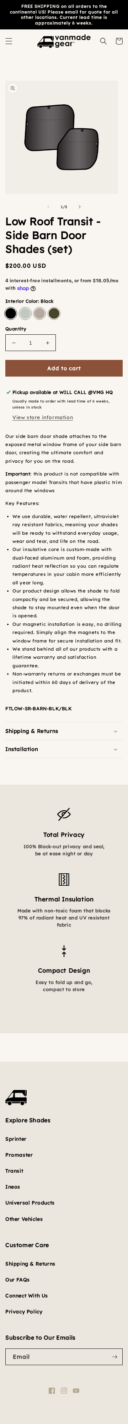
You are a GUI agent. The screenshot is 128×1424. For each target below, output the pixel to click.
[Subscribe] (114, 1356)
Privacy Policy (23, 1311)
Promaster (19, 1155)
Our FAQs (17, 1279)
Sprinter (16, 1139)
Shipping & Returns (30, 1264)
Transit (14, 1171)
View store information (42, 417)
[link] (64, 803)
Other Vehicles (24, 1219)
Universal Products (30, 1203)
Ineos (12, 1187)
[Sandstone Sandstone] (39, 313)
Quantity (15, 329)
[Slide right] (79, 207)
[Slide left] (48, 207)
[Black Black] (10, 313)
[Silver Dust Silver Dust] (25, 313)
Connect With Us (26, 1295)
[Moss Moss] (54, 313)
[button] (9, 41)
